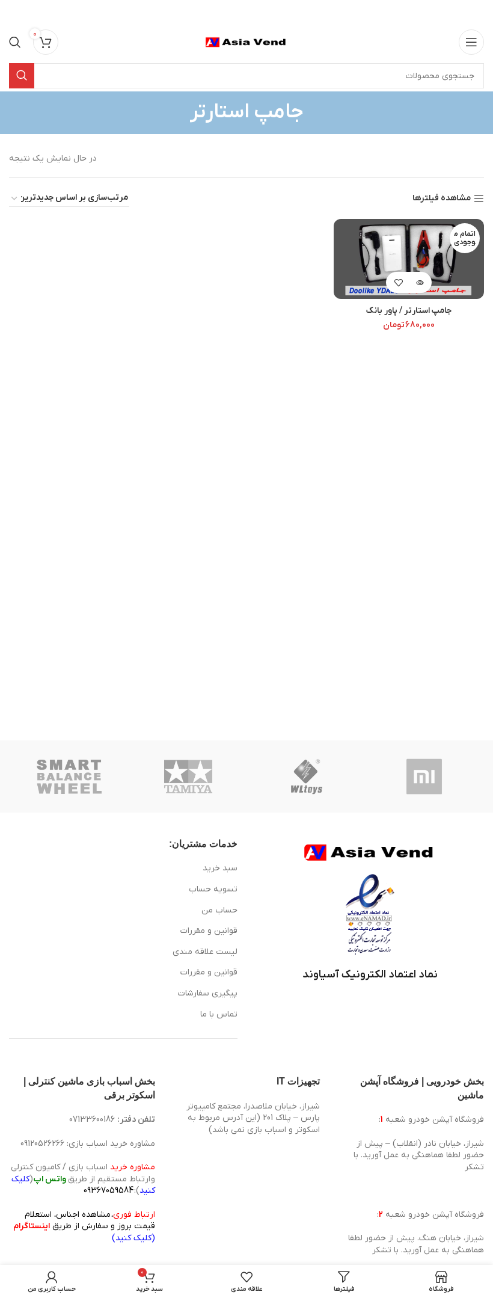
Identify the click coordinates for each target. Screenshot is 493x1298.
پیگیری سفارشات (207, 993)
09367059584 (108, 1190)
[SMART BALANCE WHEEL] (69, 776)
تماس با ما (218, 1014)
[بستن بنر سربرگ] (15, 12)
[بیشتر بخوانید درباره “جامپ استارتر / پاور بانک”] (419, 282)
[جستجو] (15, 42)
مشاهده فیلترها (441, 199)
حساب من (219, 910)
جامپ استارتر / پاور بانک (409, 310)
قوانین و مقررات (208, 931)
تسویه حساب (213, 889)
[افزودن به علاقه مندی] (398, 282)
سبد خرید (220, 868)
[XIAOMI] (425, 776)
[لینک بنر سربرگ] (264, 12)
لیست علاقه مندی (205, 952)
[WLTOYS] (306, 776)
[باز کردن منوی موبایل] (471, 42)
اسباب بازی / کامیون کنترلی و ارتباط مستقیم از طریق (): (83, 1178)
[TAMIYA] (188, 776)
